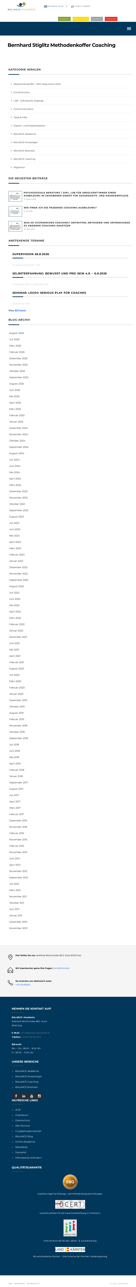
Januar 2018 (16, 776)
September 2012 (18, 877)
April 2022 (15, 611)
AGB (18, 1109)
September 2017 (18, 782)
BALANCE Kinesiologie (28, 1076)
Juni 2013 (14, 858)
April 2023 (15, 541)
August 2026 (16, 333)
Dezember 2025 (18, 358)
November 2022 (18, 573)
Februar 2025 (17, 415)
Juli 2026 (14, 339)
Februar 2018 (16, 769)
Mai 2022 (14, 605)
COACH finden (82, 6)
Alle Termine (22, 1125)
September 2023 (18, 510)
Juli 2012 (14, 883)
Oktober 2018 (17, 731)
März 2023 (15, 548)
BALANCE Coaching (24, 159)
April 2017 (14, 801)
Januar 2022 (16, 630)
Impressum (22, 1115)
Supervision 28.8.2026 (30, 254)
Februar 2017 (16, 814)
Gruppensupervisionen (28, 1131)
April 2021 (14, 655)
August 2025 (16, 383)
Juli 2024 (14, 459)
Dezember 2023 (18, 491)
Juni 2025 (14, 390)
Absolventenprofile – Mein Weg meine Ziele (37, 84)
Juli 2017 (14, 795)
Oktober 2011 (16, 902)
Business (97, 19)
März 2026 (15, 345)
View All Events (17, 311)
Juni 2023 (14, 529)
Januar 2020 (16, 693)
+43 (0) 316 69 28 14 (31, 1037)
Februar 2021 (16, 662)
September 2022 (18, 579)
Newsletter (21, 1147)
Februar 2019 (16, 719)
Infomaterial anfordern (28, 1157)
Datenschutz (22, 1120)
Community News (23, 109)
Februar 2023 (17, 554)
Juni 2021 (14, 643)
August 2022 (16, 586)
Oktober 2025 (17, 371)
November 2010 (18, 928)
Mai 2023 (14, 535)
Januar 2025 (16, 421)
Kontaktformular (61, 968)
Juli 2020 (14, 674)
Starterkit (20, 1152)
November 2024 (18, 434)
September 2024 (19, 446)
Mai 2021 (14, 649)
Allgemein (19, 167)
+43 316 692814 (22, 985)
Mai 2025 (14, 396)
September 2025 (18, 377)
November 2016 (18, 826)
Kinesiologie (81, 19)
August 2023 (16, 516)
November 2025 (18, 364)
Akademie (64, 19)
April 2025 (15, 402)
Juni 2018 (14, 750)
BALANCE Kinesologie (26, 142)
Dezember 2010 (18, 921)
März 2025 (15, 409)
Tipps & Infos (20, 117)
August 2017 (16, 788)
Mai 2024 (14, 472)
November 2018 (18, 725)
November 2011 (18, 896)
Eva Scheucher (22, 92)
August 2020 (16, 668)
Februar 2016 (16, 833)
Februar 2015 (16, 845)
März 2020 (15, 681)
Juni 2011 (14, 909)
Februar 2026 (17, 352)
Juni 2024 (14, 465)
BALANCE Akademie (25, 134)
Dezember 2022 (18, 567)
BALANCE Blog (56, 6)
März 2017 (15, 807)
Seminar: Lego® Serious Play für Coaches (49, 292)
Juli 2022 (14, 592)
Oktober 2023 (17, 503)
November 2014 (18, 852)
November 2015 (18, 839)
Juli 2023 (14, 522)
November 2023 (18, 497)
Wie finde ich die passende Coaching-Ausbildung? (60, 207)
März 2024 (15, 484)
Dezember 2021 (18, 636)
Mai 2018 (14, 757)
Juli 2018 (14, 744)
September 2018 (18, 738)
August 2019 (16, 712)
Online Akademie (25, 1141)
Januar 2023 (16, 560)
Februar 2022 (17, 624)
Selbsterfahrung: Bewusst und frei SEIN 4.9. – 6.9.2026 (59, 273)
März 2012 (15, 890)
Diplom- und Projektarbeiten (29, 125)
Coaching (111, 19)
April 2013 (14, 864)
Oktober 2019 (17, 706)
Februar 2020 (17, 687)
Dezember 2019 (18, 700)
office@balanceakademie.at (35, 1033)
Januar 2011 (15, 915)
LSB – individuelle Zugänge (29, 100)
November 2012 (18, 871)
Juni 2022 (14, 598)
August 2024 (16, 453)
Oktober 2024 (17, 440)
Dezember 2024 (18, 428)
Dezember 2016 (18, 820)
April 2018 (15, 763)
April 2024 (15, 478)
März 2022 (15, 617)
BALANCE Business (24, 150)
